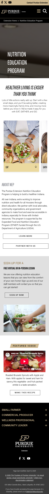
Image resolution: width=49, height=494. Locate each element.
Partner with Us (26, 246)
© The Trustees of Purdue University (20, 475)
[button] (21, 167)
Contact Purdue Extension (37, 2)
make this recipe (25, 392)
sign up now (17, 295)
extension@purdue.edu (34, 492)
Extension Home (10, 20)
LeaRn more (25, 236)
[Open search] (45, 12)
